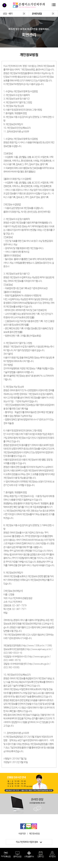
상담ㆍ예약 (7, 13)
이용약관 (22, 833)
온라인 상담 (37, 13)
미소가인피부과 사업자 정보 (27, 842)
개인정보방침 (34, 833)
